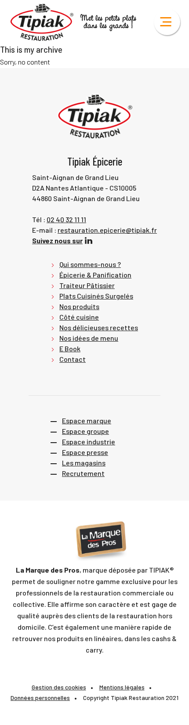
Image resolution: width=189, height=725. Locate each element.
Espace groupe (85, 431)
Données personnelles (40, 697)
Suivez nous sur (57, 240)
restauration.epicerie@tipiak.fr (107, 230)
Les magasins (83, 462)
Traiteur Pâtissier (87, 285)
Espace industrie (88, 441)
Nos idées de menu (88, 338)
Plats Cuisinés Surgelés (96, 296)
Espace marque (86, 420)
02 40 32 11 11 (66, 219)
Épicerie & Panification (95, 275)
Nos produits (79, 306)
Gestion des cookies (59, 687)
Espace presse (85, 452)
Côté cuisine (79, 317)
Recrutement (83, 473)
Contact (72, 359)
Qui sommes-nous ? (90, 264)
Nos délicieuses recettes (98, 327)
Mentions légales (122, 687)
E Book (69, 348)
